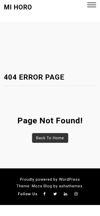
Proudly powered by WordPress (50, 179)
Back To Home (50, 138)
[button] (91, 5)
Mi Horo (18, 7)
